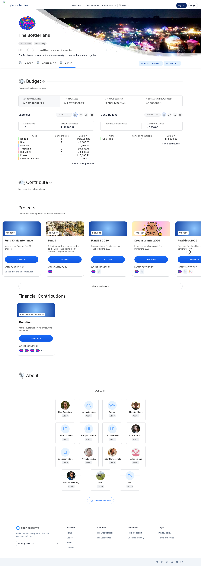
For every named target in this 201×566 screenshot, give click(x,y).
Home (69, 533)
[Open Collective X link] (162, 562)
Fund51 (53, 240)
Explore (70, 538)
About (69, 542)
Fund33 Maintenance (19, 240)
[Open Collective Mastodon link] (167, 562)
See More (21, 259)
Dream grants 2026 (147, 240)
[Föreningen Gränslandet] (99, 271)
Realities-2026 (187, 240)
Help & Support (135, 533)
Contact (70, 547)
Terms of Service (166, 538)
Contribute (36, 338)
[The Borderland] (50, 271)
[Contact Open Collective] (182, 562)
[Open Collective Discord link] (177, 562)
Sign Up (181, 5)
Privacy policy (164, 533)
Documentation (135, 538)
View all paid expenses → (83, 163)
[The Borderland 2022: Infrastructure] (38, 350)
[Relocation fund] (27, 350)
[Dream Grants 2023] (32, 350)
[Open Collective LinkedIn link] (157, 562)
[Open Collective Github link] (172, 562)
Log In (193, 5)
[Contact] (20, 50)
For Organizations (105, 533)
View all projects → (100, 286)
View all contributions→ (172, 144)
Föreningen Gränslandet (61, 50)
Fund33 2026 (100, 240)
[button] (27, 63)
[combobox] (38, 543)
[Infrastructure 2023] (21, 350)
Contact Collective (102, 500)
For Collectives (104, 538)
